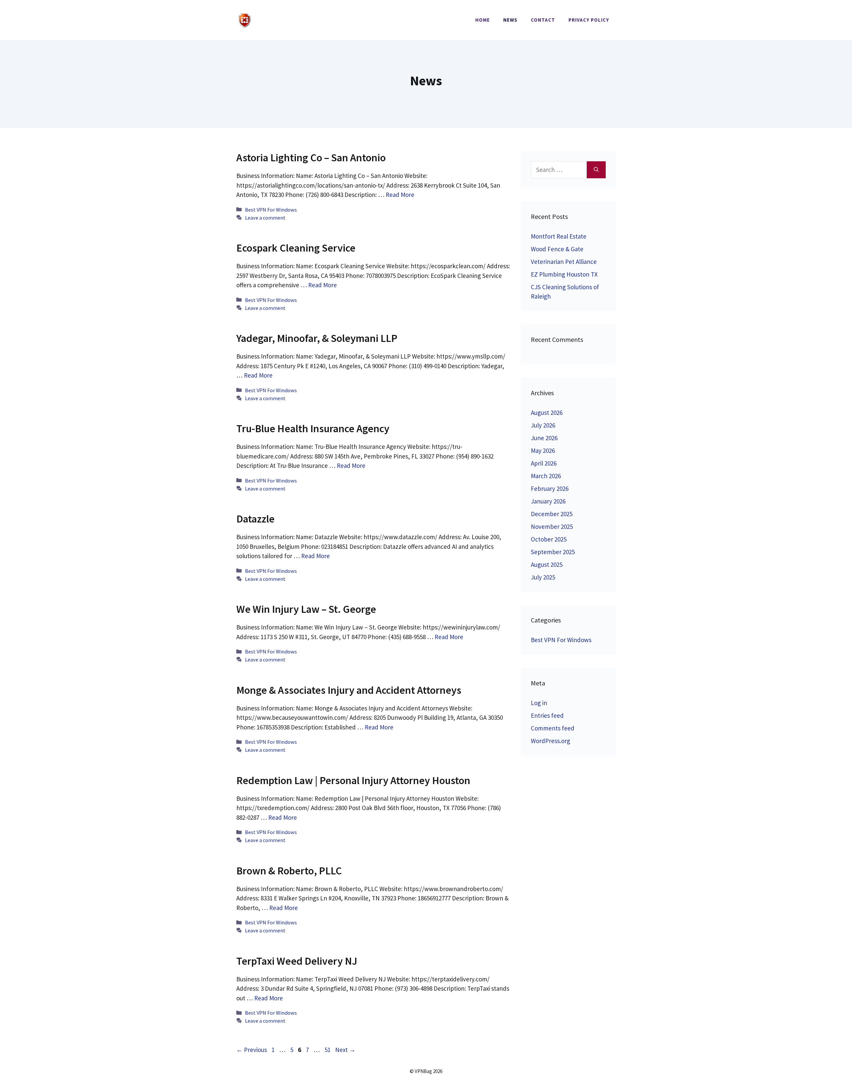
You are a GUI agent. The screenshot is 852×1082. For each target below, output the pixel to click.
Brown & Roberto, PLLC (289, 870)
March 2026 (546, 476)
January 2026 (548, 501)
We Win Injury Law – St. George (306, 609)
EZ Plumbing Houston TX (564, 274)
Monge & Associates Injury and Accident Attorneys (348, 690)
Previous (251, 1050)
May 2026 (543, 451)
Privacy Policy (588, 20)
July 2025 (543, 577)
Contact (543, 20)
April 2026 (543, 463)
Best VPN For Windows (271, 209)
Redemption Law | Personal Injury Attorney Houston (353, 780)
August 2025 (546, 564)
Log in (539, 703)
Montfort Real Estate (558, 236)
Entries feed (547, 715)
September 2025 (553, 552)
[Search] (596, 169)
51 (328, 1050)
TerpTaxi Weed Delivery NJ (296, 961)
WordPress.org (550, 741)
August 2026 (546, 413)
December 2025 (551, 514)
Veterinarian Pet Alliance (564, 262)
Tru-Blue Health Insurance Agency (312, 428)
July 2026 (543, 425)
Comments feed (552, 728)
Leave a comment (265, 217)
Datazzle (255, 519)
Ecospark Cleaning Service (295, 248)
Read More (400, 195)
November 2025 (552, 527)
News (510, 20)
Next (345, 1050)
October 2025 (548, 539)
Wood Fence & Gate (557, 249)
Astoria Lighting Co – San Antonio (311, 157)
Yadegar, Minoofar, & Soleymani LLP (316, 338)
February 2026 (549, 489)
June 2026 (544, 438)
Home (482, 20)
